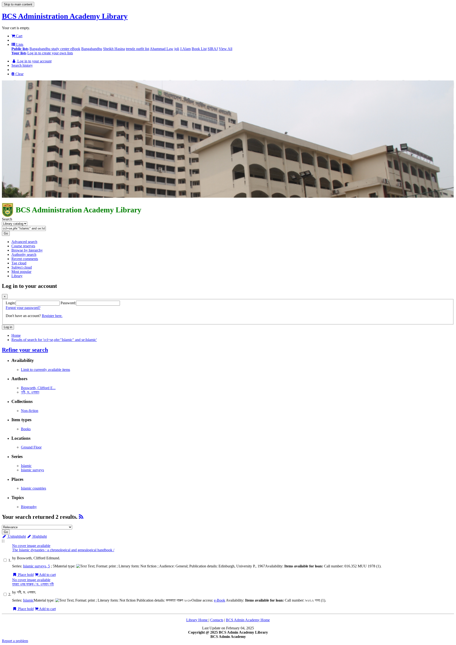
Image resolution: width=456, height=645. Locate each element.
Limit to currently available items (45, 370)
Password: (68, 303)
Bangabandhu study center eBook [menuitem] (54, 49)
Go (6, 233)
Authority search (23, 254)
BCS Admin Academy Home (248, 620)
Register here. (52, 316)
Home (16, 335)
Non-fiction (29, 411)
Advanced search (24, 242)
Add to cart (47, 575)
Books (26, 429)
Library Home (197, 620)
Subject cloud (21, 267)
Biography (29, 507)
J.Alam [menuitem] (185, 49)
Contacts (216, 620)
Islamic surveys (32, 470)
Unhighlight (16, 536)
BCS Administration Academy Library (65, 16)
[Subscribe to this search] (81, 517)
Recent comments (24, 259)
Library (17, 276)
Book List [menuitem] (199, 49)
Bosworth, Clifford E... (38, 388)
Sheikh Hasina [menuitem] (114, 49)
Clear (19, 74)
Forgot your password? (23, 308)
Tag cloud (18, 263)
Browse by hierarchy (27, 250)
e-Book (219, 600)
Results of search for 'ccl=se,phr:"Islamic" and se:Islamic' (54, 340)
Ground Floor (31, 447)
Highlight (39, 536)
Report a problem (15, 641)
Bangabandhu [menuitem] (91, 49)
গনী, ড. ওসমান (30, 392)
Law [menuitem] (169, 49)
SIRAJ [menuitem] (213, 49)
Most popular (21, 272)
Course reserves (23, 246)
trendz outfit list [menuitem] (137, 49)
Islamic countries (33, 488)
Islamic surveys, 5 (36, 566)
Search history (22, 65)
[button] (16, 36)
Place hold (25, 575)
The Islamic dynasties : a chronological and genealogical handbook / (63, 550)
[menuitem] (19, 49)
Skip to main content (18, 4)
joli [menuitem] (176, 49)
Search (7, 219)
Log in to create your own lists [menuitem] (50, 53)
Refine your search (25, 350)
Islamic (26, 466)
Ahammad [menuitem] (158, 49)
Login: (11, 303)
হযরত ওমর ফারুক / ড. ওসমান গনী (33, 584)
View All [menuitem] (225, 49)
